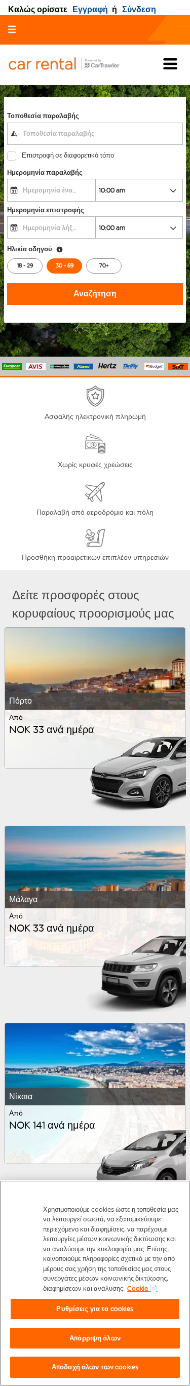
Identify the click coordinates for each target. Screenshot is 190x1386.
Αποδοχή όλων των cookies (95, 1367)
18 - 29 (25, 265)
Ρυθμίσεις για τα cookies (94, 1309)
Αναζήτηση (95, 293)
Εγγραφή (90, 9)
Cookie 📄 (142, 1288)
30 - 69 (64, 265)
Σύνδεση (139, 9)
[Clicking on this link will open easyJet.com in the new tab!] (72, 64)
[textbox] (95, 134)
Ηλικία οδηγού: (30, 249)
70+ (104, 265)
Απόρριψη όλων (95, 1338)
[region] (95, 1283)
